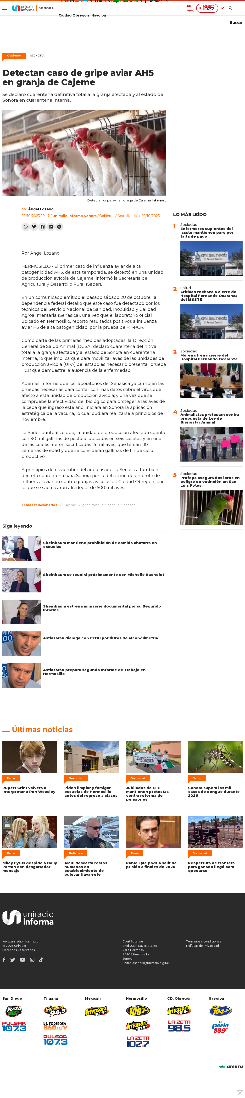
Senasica (128, 505)
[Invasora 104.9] (97, 1010)
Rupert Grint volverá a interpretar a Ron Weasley (28, 790)
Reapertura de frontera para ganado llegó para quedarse (211, 867)
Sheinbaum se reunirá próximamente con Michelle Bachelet (103, 574)
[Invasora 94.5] (55, 1011)
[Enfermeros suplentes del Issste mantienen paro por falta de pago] (211, 258)
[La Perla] (221, 1026)
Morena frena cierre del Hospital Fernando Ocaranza (209, 357)
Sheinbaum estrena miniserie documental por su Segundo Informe (102, 608)
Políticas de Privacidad (202, 946)
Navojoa (98, 15)
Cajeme (70, 505)
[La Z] (138, 1042)
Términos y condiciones (203, 941)
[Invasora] (14, 1011)
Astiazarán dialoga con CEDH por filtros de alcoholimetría (100, 638)
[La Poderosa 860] (55, 1026)
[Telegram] (59, 227)
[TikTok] (41, 960)
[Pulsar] (14, 1026)
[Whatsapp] (26, 227)
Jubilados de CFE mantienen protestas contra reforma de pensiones (147, 794)
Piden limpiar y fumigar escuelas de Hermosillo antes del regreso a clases (90, 792)
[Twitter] (34, 227)
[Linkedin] (51, 227)
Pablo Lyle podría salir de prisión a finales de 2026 (151, 865)
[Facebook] (42, 227)
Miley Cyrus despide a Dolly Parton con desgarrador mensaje (29, 867)
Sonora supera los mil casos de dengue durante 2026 (214, 792)
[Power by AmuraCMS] (231, 1067)
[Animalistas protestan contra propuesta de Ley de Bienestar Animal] (211, 444)
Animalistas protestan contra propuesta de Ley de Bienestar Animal (209, 418)
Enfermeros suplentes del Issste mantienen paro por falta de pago (207, 232)
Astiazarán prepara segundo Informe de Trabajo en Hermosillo (94, 672)
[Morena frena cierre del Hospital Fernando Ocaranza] (211, 380)
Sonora (37, 55)
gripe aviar (90, 505)
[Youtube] (22, 960)
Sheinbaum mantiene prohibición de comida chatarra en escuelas (100, 545)
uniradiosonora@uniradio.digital (145, 963)
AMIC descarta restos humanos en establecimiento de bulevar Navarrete (85, 869)
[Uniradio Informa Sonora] (33, 8)
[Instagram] (32, 960)
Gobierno (14, 55)
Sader (110, 505)
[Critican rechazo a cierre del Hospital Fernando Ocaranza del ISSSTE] (211, 321)
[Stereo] (138, 1010)
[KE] (221, 1010)
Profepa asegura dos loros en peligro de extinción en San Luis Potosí (210, 481)
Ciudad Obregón (74, 15)
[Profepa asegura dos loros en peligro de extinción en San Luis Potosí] (211, 507)
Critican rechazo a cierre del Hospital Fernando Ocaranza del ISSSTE (209, 296)
